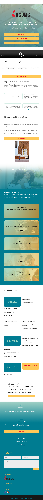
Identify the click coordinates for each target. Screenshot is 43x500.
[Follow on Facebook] (5, 492)
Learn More (26, 109)
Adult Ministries (10, 110)
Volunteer (26, 100)
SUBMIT (36, 469)
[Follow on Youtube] (8, 492)
